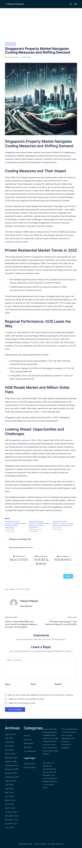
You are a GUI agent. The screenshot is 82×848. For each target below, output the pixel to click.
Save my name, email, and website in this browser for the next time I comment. (40, 695)
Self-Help (27, 747)
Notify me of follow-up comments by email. (26, 699)
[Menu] (75, 4)
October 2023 (11, 823)
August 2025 (10, 781)
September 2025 (12, 777)
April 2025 (9, 796)
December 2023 (11, 816)
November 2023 (12, 820)
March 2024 (10, 808)
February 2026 (11, 758)
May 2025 (9, 792)
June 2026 (9, 742)
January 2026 (11, 761)
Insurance (28, 739)
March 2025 (10, 800)
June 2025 (9, 789)
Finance (27, 736)
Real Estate (10, 44)
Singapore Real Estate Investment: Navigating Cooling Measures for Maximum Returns (62, 523)
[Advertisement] (41, 23)
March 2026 (10, 754)
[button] (26, 606)
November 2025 (12, 769)
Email (33, 684)
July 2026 (9, 738)
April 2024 (9, 804)
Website (58, 684)
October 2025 (11, 773)
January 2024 (11, 812)
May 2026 (9, 746)
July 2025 (9, 785)
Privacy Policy (30, 767)
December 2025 (11, 765)
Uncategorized (30, 751)
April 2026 (9, 750)
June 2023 (9, 827)
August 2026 (10, 734)
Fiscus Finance (29, 600)
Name (8, 684)
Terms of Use (29, 763)
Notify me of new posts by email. (22, 703)
